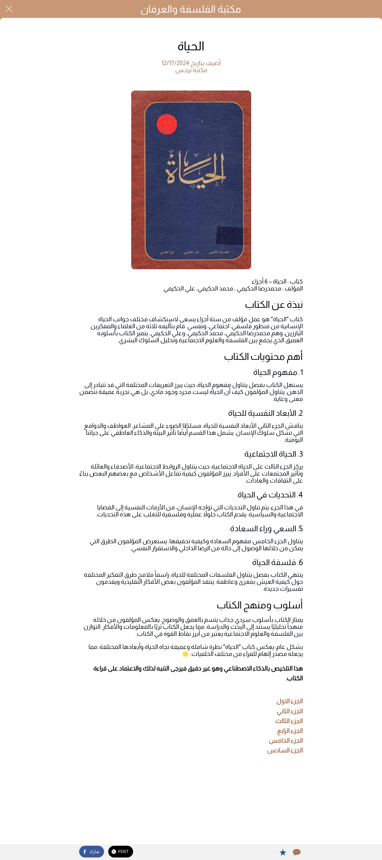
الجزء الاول (289, 701)
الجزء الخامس (286, 740)
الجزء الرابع (290, 730)
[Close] (9, 9)
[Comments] (296, 852)
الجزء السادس (285, 750)
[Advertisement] (191, 801)
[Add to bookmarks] (282, 852)
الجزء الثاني (290, 711)
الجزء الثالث (289, 720)
